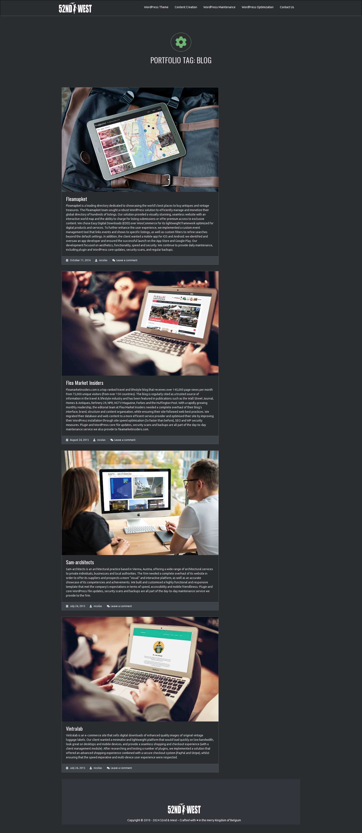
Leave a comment (126, 260)
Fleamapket (76, 198)
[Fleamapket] (140, 139)
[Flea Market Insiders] (140, 323)
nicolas (103, 260)
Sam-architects (80, 562)
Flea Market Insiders (84, 382)
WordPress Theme (156, 7)
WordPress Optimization (258, 7)
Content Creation (186, 7)
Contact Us (287, 7)
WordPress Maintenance (219, 7)
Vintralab (74, 728)
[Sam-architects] (140, 503)
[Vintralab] (140, 669)
